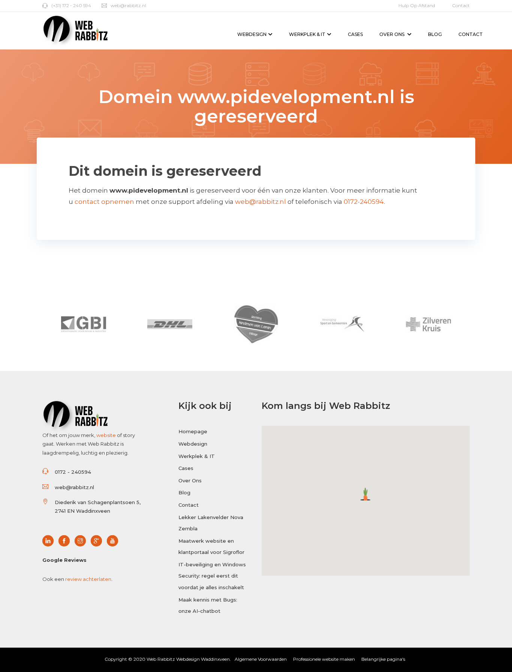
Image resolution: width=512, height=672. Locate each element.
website (106, 435)
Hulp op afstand (416, 5)
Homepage (192, 431)
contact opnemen (104, 201)
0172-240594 (364, 201)
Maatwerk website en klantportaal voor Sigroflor (211, 546)
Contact (461, 5)
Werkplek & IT (307, 34)
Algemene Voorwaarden (261, 659)
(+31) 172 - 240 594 (71, 5)
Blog (435, 34)
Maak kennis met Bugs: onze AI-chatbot (207, 605)
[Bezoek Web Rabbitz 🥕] (49, 541)
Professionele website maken (324, 659)
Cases (355, 34)
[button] (365, 494)
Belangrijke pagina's (383, 659)
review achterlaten (88, 579)
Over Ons (392, 34)
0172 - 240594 (73, 472)
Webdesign (251, 34)
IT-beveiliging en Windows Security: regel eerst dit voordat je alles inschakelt (212, 575)
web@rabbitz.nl (128, 5)
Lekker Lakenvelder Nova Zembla (210, 523)
